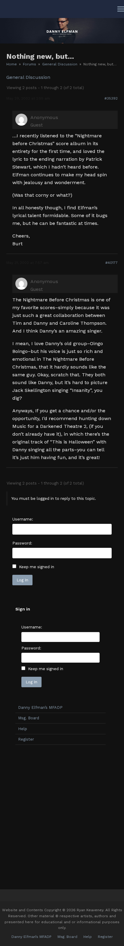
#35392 (111, 98)
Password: (22, 543)
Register (26, 739)
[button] (120, 9)
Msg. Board (28, 718)
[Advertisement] (62, 815)
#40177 (111, 263)
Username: (22, 519)
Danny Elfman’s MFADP (40, 707)
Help (22, 729)
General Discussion (28, 77)
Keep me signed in (36, 567)
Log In (22, 580)
